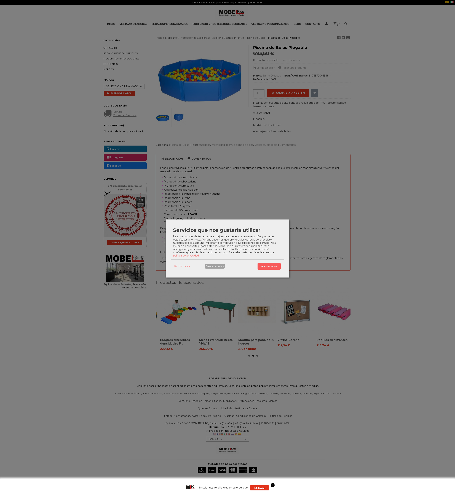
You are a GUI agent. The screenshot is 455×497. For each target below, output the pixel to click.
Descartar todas (215, 266)
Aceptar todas (269, 266)
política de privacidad (186, 255)
